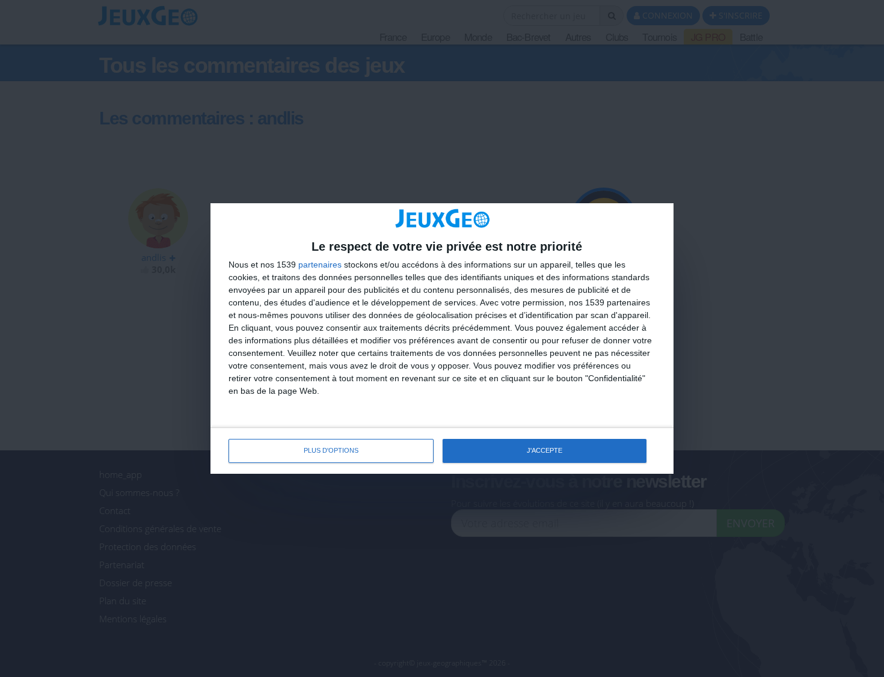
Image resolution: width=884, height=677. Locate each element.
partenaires (320, 264)
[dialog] (442, 338)
